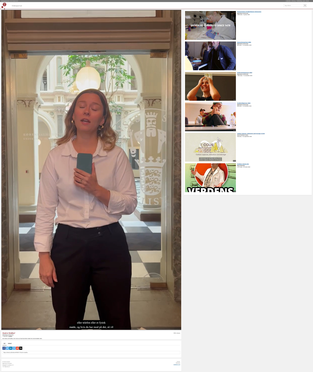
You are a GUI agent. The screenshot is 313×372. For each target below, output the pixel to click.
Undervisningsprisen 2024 (244, 72)
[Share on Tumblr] (14, 348)
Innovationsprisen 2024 (244, 42)
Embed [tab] (9, 343)
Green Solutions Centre (242, 135)
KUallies (10, 336)
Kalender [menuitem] (289, 1)
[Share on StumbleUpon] (17, 348)
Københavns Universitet (8, 334)
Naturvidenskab (241, 165)
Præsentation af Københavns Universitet (249, 11)
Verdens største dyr (243, 164)
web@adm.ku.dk (177, 364)
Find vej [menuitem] (293, 1)
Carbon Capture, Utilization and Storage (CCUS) (251, 133)
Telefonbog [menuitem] (299, 1)
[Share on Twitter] (7, 348)
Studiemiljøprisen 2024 (243, 103)
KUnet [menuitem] (307, 1)
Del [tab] (4, 343)
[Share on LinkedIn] (10, 348)
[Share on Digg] (20, 348)
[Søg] (305, 5)
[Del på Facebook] (4, 348)
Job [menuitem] (304, 1)
